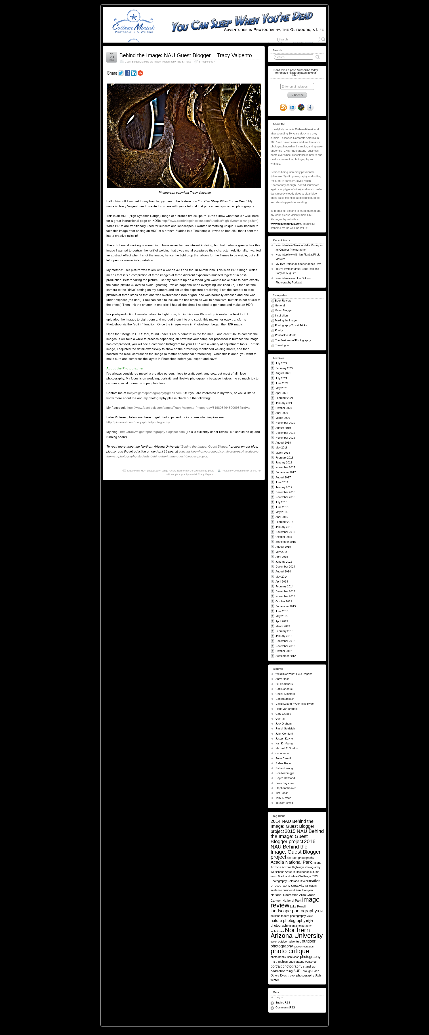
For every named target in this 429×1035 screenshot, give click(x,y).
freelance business (282, 890)
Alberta (317, 862)
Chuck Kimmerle (285, 694)
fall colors (311, 885)
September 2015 (285, 541)
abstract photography (300, 857)
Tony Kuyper (283, 798)
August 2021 (283, 373)
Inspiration (281, 315)
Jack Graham (283, 723)
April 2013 (281, 621)
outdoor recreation (303, 946)
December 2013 (285, 591)
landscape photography (294, 910)
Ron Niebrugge (284, 773)
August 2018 (283, 442)
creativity (297, 885)
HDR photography (150, 470)
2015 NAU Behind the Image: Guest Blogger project (297, 836)
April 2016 (281, 517)
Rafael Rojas (283, 763)
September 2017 (285, 472)
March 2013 (282, 626)
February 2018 (284, 457)
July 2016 (281, 502)
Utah (318, 975)
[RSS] (283, 108)
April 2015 (281, 556)
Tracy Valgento (206, 474)
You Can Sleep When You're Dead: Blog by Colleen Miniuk (143, 1019)
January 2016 (283, 527)
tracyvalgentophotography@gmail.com (154, 393)
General (280, 305)
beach (274, 876)
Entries (282, 1002)
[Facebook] (310, 108)
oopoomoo (282, 753)
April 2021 (281, 393)
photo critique (290, 951)
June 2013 (281, 611)
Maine (310, 916)
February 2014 (284, 586)
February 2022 (284, 368)
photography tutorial (186, 474)
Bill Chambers (284, 684)
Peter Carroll (283, 758)
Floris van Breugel (286, 708)
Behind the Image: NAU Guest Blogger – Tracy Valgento (185, 55)
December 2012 (285, 641)
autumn (314, 871)
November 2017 (285, 467)
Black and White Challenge (294, 876)
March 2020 (282, 417)
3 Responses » (207, 61)
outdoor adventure (289, 941)
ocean (274, 941)
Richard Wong (284, 768)
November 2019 (285, 422)
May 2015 (281, 551)
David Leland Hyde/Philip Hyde (294, 703)
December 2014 (285, 566)
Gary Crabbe (283, 713)
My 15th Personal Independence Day (298, 264)
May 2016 (281, 512)
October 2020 (283, 408)
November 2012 (285, 646)
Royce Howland (285, 778)
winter (275, 980)
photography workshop (303, 961)
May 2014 (281, 576)
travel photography (301, 975)
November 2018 (285, 437)
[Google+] (301, 108)
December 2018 (285, 432)
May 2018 (281, 447)
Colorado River (297, 881)
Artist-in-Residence (297, 872)
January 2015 (283, 561)
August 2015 (283, 546)
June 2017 (281, 482)
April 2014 (281, 581)
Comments (285, 1007)
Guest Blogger (132, 61)
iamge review (169, 470)
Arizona (276, 867)
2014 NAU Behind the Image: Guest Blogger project (292, 826)
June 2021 (281, 383)
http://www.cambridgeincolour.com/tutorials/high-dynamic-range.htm (209, 220)
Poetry (279, 330)
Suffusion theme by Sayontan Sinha (306, 1019)
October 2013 (283, 601)
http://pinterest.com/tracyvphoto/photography (138, 422)
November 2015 (285, 532)
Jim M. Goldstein (285, 728)
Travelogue (282, 345)
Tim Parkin (281, 793)
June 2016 (281, 507)
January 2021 (283, 403)
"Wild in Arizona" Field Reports (293, 674)
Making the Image (151, 61)
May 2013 (281, 616)
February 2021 (284, 398)
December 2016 (285, 492)
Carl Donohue (284, 689)
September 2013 (285, 606)
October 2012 (283, 651)
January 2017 (283, 487)
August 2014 (283, 571)
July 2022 (281, 363)
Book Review (283, 300)
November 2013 (285, 596)
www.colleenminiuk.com (286, 223)
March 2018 (282, 452)
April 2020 (281, 413)
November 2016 (285, 497)
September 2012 (285, 656)
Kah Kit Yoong (284, 743)
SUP (296, 971)
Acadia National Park (291, 862)
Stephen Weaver (285, 788)
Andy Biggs (282, 679)
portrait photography (286, 966)
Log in (279, 997)
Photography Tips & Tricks (176, 61)
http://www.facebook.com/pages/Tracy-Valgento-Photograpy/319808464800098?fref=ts (188, 407)
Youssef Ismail (284, 803)
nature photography (288, 920)
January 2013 (283, 636)
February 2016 (284, 522)
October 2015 (283, 536)
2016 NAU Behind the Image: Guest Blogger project (296, 849)
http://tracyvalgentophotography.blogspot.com (152, 432)
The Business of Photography (293, 340)
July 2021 (281, 378)
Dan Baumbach (284, 698)
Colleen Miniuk (241, 470)
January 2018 (283, 462)
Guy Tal (280, 718)
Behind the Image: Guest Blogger (205, 446)
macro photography (293, 916)
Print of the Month (285, 335)
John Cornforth (284, 733)
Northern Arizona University (192, 470)
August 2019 (283, 428)
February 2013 (284, 631)
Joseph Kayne (284, 738)
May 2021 (281, 388)
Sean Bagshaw (284, 783)
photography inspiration (285, 956)
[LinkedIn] (292, 108)
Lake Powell (298, 906)
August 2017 (283, 477)
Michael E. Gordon (286, 748)
